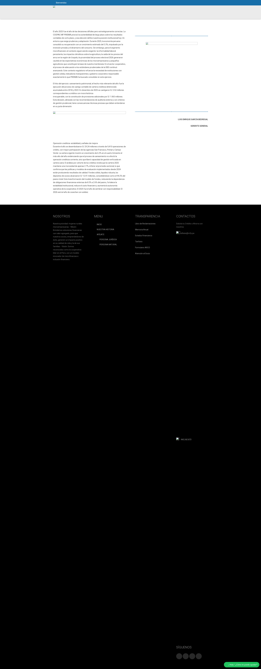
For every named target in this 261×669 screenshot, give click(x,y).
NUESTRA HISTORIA (105, 229)
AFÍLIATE (100, 234)
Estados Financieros (143, 235)
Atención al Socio (142, 253)
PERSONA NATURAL (108, 244)
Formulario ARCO (142, 247)
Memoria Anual (142, 230)
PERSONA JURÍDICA (108, 239)
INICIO (99, 224)
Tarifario (138, 241)
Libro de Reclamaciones (145, 224)
